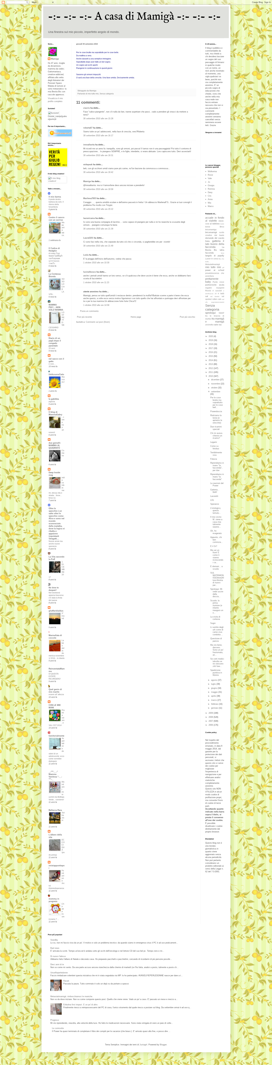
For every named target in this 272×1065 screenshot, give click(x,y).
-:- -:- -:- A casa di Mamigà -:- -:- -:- (134, 17)
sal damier (214, 296)
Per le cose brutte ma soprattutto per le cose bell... (216, 402)
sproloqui (210, 312)
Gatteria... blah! (214, 490)
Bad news (54, 948)
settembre (215, 391)
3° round (63, 616)
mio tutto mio (93, 94)
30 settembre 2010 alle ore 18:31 (98, 155)
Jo (209, 182)
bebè (222, 224)
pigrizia (52, 401)
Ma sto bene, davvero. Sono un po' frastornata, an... (216, 650)
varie (216, 324)
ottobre (214, 387)
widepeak (87, 164)
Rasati (66, 981)
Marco (210, 206)
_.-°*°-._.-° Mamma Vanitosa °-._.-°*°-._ (55, 775)
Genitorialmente (56, 736)
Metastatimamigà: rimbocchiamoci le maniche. (71, 996)
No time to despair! (54, 588)
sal (206, 296)
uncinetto (209, 325)
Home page (136, 317)
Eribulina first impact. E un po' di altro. (80, 1004)
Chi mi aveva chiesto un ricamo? (216, 435)
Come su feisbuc (214, 447)
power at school (214, 270)
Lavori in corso (211, 259)
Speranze (214, 504)
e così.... (52, 364)
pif (223, 267)
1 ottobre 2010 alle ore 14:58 (96, 305)
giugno (214, 688)
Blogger (163, 1044)
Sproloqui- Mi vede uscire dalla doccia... (216, 593)
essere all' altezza (56, 694)
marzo (214, 700)
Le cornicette (58, 1028)
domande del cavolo (214, 238)
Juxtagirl (143, 1044)
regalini (208, 288)
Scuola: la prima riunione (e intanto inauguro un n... (216, 606)
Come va (63, 453)
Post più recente (84, 317)
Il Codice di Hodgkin (54, 249)
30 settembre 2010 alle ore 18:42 (98, 172)
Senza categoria (107, 94)
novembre (216, 384)
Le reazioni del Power (217, 484)
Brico (222, 227)
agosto (214, 680)
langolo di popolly (214, 255)
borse (207, 227)
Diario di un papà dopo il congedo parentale (55, 342)
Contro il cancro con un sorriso (56, 218)
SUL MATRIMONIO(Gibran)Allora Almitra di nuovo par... (217, 579)
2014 (211, 360)
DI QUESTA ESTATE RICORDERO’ (55, 676)
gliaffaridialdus (56, 611)
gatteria (216, 241)
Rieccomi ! (63, 379)
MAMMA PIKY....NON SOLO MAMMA (56, 307)
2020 (211, 336)
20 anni (52, 348)
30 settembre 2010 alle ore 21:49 (98, 246)
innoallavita (89, 144)
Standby (54, 940)
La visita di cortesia (215, 618)
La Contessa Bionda (55, 275)
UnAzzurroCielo (56, 374)
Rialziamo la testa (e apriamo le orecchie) (216, 419)
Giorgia (211, 185)
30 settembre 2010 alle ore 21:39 (98, 229)
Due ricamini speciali (216, 427)
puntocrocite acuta (214, 285)
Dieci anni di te (57, 964)
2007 (211, 721)
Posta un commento (89, 311)
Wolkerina (212, 171)
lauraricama (89, 218)
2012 (211, 368)
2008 (211, 717)
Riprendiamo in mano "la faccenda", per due (217, 466)
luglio (213, 684)
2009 (211, 713)
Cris (209, 196)
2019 (211, 340)
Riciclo (208, 291)
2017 (211, 348)
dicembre (215, 379)
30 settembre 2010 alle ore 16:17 (98, 135)
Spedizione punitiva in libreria (216, 672)
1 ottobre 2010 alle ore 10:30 (96, 262)
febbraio (215, 704)
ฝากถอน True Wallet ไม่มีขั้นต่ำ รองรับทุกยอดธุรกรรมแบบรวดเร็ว (56, 258)
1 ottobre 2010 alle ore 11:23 (96, 282)
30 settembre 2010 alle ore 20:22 (98, 209)
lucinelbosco (89, 272)
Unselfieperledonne (59, 972)
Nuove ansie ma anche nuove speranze (56, 543)
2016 (211, 352)
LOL (212, 500)
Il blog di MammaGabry (55, 413)
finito (207, 241)
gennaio (215, 708)
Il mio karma (55, 197)
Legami (213, 442)
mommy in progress (54, 900)
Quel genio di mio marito (55, 690)
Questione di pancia (216, 639)
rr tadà (221, 293)
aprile (214, 696)
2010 (211, 376)
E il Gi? (213, 546)
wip (220, 325)
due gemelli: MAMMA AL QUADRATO (55, 445)
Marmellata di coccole (55, 636)
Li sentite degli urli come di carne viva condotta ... (217, 631)
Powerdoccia (216, 411)
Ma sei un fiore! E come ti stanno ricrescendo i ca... (216, 556)
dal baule (219, 235)
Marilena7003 (89, 198)
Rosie (210, 175)
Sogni (212, 623)
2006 (211, 725)
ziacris (86, 108)
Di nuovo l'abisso (58, 956)
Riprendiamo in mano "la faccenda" (217, 476)
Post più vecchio (187, 317)
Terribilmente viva (216, 453)
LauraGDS (88, 238)
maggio (214, 692)
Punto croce (218, 282)
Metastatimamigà (212, 264)
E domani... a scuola (216, 567)
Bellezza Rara (55, 810)
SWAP (221, 313)
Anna (210, 199)
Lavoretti (214, 496)
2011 (211, 372)
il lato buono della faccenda (214, 244)
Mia (209, 203)
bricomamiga (210, 229)
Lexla (85, 255)
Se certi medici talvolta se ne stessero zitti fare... (217, 662)
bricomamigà (211, 232)
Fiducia (213, 459)
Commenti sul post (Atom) (98, 322)
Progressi (54, 1020)
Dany (210, 192)
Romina (211, 189)
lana (222, 253)
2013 (211, 364)
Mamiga (87, 181)
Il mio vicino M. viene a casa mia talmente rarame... (216, 522)
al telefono (215, 224)
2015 (211, 356)
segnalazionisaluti (217, 302)
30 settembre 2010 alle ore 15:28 (98, 118)
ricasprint (220, 288)
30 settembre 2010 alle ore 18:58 (98, 189)
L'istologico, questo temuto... (215, 510)
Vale (210, 178)
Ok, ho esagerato (216, 532)
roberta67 (87, 128)
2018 (211, 344)
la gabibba (54, 399)
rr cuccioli (217, 291)
